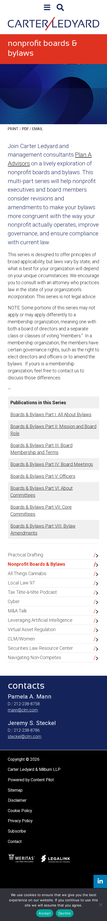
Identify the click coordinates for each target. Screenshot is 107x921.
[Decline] (100, 904)
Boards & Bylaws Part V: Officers (42, 476)
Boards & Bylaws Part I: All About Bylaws (50, 414)
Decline (64, 913)
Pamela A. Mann (29, 696)
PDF (25, 129)
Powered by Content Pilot (31, 779)
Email (37, 129)
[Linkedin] (100, 881)
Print (13, 129)
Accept (45, 913)
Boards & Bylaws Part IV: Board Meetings (51, 464)
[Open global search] (60, 7)
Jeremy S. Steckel (32, 723)
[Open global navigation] (47, 7)
